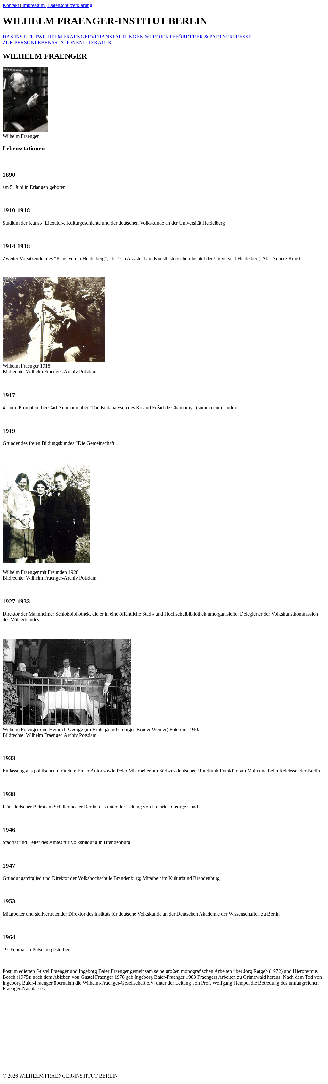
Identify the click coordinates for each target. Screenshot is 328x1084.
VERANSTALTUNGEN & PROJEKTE (133, 36)
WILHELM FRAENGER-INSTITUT (105, 21)
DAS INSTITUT (20, 36)
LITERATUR (97, 42)
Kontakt (11, 5)
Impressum (33, 5)
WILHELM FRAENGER (64, 36)
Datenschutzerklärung (69, 5)
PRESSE (242, 36)
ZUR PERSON (19, 42)
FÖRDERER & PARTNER (204, 36)
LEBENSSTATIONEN (59, 42)
